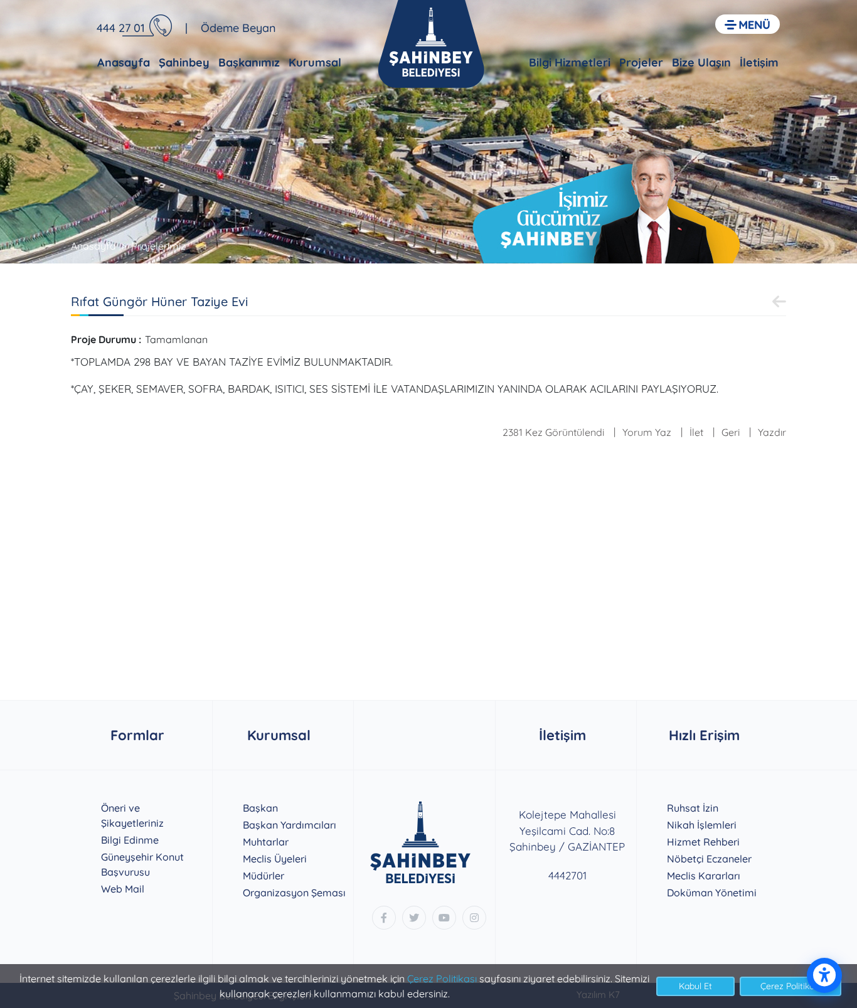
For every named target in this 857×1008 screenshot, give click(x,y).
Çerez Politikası (442, 978)
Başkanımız (249, 62)
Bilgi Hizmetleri (569, 62)
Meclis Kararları (703, 875)
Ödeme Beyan (238, 28)
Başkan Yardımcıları (289, 825)
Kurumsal (315, 62)
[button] (747, 24)
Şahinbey (184, 62)
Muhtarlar (266, 842)
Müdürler (263, 875)
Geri (730, 432)
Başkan (260, 808)
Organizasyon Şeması (294, 892)
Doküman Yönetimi (712, 892)
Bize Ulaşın (701, 62)
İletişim (759, 62)
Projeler (641, 62)
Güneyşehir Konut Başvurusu (142, 864)
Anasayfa (123, 62)
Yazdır (772, 432)
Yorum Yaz (646, 432)
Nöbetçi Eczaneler (709, 858)
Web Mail (122, 889)
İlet (696, 432)
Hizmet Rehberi (703, 842)
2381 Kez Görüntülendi (553, 432)
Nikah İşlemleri (702, 825)
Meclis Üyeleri (275, 858)
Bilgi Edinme (130, 840)
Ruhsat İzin (692, 808)
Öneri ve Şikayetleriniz (132, 815)
